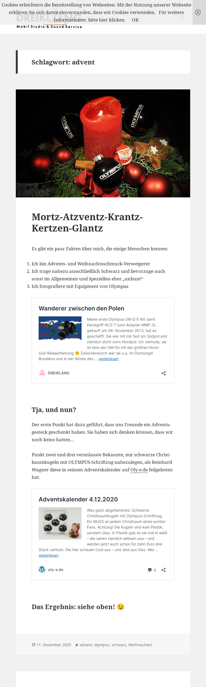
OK (135, 20)
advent (86, 644)
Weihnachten (140, 644)
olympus (101, 644)
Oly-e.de (139, 470)
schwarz (119, 644)
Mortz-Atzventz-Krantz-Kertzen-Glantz (87, 222)
